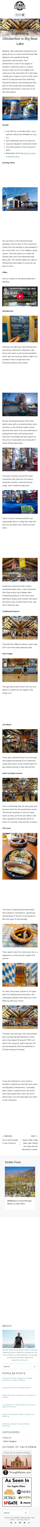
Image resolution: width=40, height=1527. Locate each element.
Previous (7, 1189)
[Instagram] (20, 1522)
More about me (23, 1360)
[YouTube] (24, 1522)
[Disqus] (20, 1245)
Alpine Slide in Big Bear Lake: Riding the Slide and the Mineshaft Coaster (30, 1143)
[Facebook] (11, 1522)
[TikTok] (29, 1522)
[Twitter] (15, 1522)
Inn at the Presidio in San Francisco (10, 1139)
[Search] (34, 1366)
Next (32, 1189)
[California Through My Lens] (19, 5)
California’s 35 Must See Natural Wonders (16, 1387)
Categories (6, 1437)
